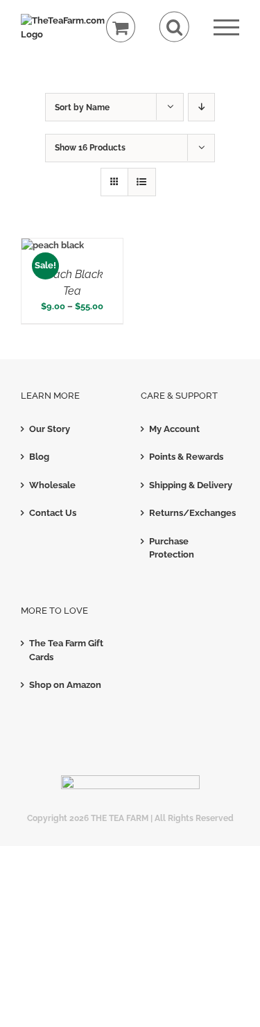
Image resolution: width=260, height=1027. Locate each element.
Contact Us (52, 513)
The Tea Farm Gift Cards (66, 650)
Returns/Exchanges (191, 513)
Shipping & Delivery (190, 485)
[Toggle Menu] (226, 27)
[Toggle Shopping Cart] (121, 27)
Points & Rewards (186, 456)
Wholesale (52, 485)
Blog (39, 456)
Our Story (49, 429)
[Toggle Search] (174, 26)
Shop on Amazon (65, 685)
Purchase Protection (171, 548)
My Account (174, 429)
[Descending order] (201, 107)
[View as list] (141, 182)
